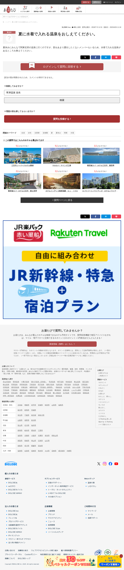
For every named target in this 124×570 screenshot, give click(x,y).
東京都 (33, 415)
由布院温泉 (41, 396)
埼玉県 (20, 415)
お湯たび (101, 394)
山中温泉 (67, 387)
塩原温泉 (59, 384)
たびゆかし (102, 416)
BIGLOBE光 (12, 482)
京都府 (26, 435)
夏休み (58, 133)
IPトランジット (14, 535)
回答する (86, 2)
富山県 (20, 425)
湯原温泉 (23, 393)
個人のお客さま (11, 473)
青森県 (26, 405)
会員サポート (93, 518)
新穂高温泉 (23, 390)
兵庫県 (40, 435)
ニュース (51, 521)
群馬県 (26, 410)
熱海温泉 (50, 396)
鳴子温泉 (60, 382)
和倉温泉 (59, 387)
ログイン (118, 2)
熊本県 (40, 451)
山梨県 (20, 420)
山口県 (47, 441)
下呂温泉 (6, 390)
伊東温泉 (24, 387)
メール (90, 514)
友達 (23, 133)
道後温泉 (66, 390)
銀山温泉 (6, 384)
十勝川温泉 (25, 382)
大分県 (47, 451)
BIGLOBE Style (54, 528)
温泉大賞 (91, 482)
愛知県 (33, 430)
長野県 (26, 420)
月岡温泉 (84, 384)
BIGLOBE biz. (13, 511)
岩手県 (33, 405)
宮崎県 (54, 451)
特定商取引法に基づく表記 (50, 554)
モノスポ (101, 405)
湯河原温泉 (15, 387)
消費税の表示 (23, 550)
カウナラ (101, 410)
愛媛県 (33, 446)
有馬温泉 (41, 390)
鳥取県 (20, 441)
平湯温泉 (14, 390)
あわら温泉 (76, 387)
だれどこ (101, 388)
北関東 (37, 133)
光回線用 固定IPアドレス (17, 525)
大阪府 (33, 435)
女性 (29, 133)
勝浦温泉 (58, 390)
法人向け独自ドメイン (16, 542)
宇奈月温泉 (86, 387)
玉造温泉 (6, 393)
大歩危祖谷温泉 (29, 396)
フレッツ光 (12, 518)
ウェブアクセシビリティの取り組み (44, 550)
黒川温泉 (39, 393)
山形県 (54, 405)
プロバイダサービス (16, 521)
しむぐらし (92, 486)
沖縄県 (69, 451)
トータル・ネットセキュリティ (60, 489)
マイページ (109, 2)
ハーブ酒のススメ (104, 424)
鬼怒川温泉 (50, 384)
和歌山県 (55, 435)
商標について (10, 558)
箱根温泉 (86, 393)
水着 (72, 133)
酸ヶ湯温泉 (57, 393)
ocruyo (100, 391)
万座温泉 (33, 384)
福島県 (60, 405)
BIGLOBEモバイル (15, 489)
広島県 (40, 441)
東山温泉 (77, 382)
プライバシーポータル (13, 554)
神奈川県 (41, 415)
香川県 (26, 446)
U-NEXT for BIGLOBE (57, 493)
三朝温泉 (86, 390)
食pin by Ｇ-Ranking (105, 422)
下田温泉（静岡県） (46, 387)
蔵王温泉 (85, 382)
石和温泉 (6, 387)
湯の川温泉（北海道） (39, 382)
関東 (65, 133)
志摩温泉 (19, 396)
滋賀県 (20, 435)
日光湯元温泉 (76, 393)
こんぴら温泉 (76, 390)
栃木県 (20, 410)
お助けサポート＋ (55, 482)
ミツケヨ (101, 413)
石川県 (26, 425)
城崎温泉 (33, 390)
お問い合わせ (10, 550)
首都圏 (45, 133)
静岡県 (20, 430)
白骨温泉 (76, 384)
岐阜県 (26, 430)
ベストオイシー (103, 402)
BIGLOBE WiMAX (15, 493)
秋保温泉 (69, 382)
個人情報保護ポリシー (69, 550)
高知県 (40, 446)
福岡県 (20, 451)
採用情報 (51, 525)
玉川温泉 (66, 393)
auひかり (11, 486)
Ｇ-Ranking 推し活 (104, 419)
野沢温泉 (68, 384)
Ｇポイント (102, 382)
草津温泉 (14, 384)
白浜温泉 (49, 390)
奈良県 (47, 435)
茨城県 (33, 410)
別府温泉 (31, 393)
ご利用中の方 (90, 506)
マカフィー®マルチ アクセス (19, 539)
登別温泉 (16, 382)
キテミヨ (101, 399)
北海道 (20, 405)
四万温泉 (41, 384)
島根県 (26, 441)
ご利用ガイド (103, 376)
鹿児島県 (61, 451)
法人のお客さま (11, 506)
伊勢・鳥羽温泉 (8, 396)
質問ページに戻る (62, 200)
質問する (96, 2)
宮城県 (40, 405)
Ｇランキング (103, 385)
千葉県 (26, 415)
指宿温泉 (59, 396)
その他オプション (55, 496)
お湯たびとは (103, 373)
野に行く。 (102, 408)
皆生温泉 (14, 393)
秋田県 (47, 405)
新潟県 (33, 420)
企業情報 (48, 506)
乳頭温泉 (52, 382)
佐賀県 (26, 451)
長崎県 (33, 451)
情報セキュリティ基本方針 (73, 554)
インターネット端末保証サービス (61, 486)
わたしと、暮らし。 (105, 396)
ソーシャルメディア (55, 532)
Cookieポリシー (31, 554)
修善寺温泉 (33, 387)
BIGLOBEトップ (24, 558)
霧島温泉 (48, 393)
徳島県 (20, 446)
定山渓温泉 (7, 382)
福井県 (33, 425)
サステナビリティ (55, 518)
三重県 (40, 430)
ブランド (51, 514)
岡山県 (33, 441)
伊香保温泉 (23, 384)
